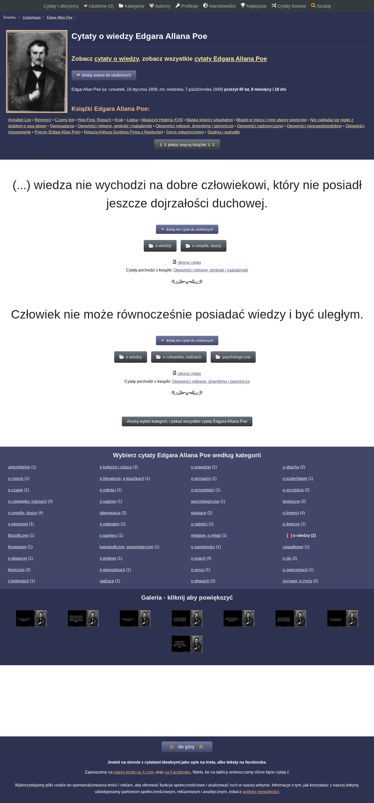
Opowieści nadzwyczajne (260, 126)
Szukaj (323, 6)
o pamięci (108, 535)
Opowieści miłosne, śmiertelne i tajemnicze (195, 126)
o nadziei (108, 501)
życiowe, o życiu (297, 581)
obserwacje (110, 513)
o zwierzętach (295, 570)
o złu (287, 558)
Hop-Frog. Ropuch (94, 120)
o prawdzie (201, 467)
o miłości (108, 490)
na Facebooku (178, 772)
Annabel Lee (19, 120)
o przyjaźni (201, 478)
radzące (107, 581)
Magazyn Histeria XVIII (162, 120)
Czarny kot (64, 120)
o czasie (15, 490)
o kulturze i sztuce (116, 467)
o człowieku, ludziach (27, 501)
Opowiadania (62, 126)
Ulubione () (99, 6)
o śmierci (291, 513)
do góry (186, 746)
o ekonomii (18, 524)
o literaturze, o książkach (122, 478)
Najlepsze (256, 6)
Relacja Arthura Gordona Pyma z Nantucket (123, 132)
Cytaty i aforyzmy (61, 6)
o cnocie (15, 478)
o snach (198, 558)
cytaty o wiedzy (116, 58)
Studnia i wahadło (223, 132)
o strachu (291, 467)
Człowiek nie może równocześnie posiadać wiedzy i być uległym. (187, 314)
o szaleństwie (295, 478)
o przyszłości (202, 490)
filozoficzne (18, 535)
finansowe (17, 547)
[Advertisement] (187, 700)
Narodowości (222, 6)
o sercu (197, 570)
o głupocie (17, 558)
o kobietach (18, 581)
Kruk (119, 120)
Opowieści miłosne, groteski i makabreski (115, 126)
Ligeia (132, 120)
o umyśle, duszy (22, 513)
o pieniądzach (112, 570)
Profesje (189, 6)
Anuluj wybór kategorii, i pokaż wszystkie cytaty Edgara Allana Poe (187, 421)
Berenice (43, 120)
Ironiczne (16, 570)
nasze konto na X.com (134, 772)
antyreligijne (19, 467)
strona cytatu (189, 262)
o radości (199, 524)
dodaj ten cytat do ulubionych (187, 229)
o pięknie (108, 558)
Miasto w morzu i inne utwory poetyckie (271, 120)
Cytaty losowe (291, 6)
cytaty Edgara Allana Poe (230, 58)
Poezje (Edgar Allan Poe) (57, 132)
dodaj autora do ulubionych (104, 75)
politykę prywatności (261, 792)
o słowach (200, 581)
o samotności (203, 547)
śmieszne (291, 501)
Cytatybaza (32, 17)
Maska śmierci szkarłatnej (209, 120)
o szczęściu (293, 490)
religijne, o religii (206, 535)
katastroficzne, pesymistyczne (126, 547)
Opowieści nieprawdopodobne (314, 126)
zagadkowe (293, 547)
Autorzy (162, 6)
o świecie (291, 524)
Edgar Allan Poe (60, 17)
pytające (198, 513)
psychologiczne (205, 501)
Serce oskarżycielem (185, 132)
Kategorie (133, 6)
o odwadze (110, 524)
